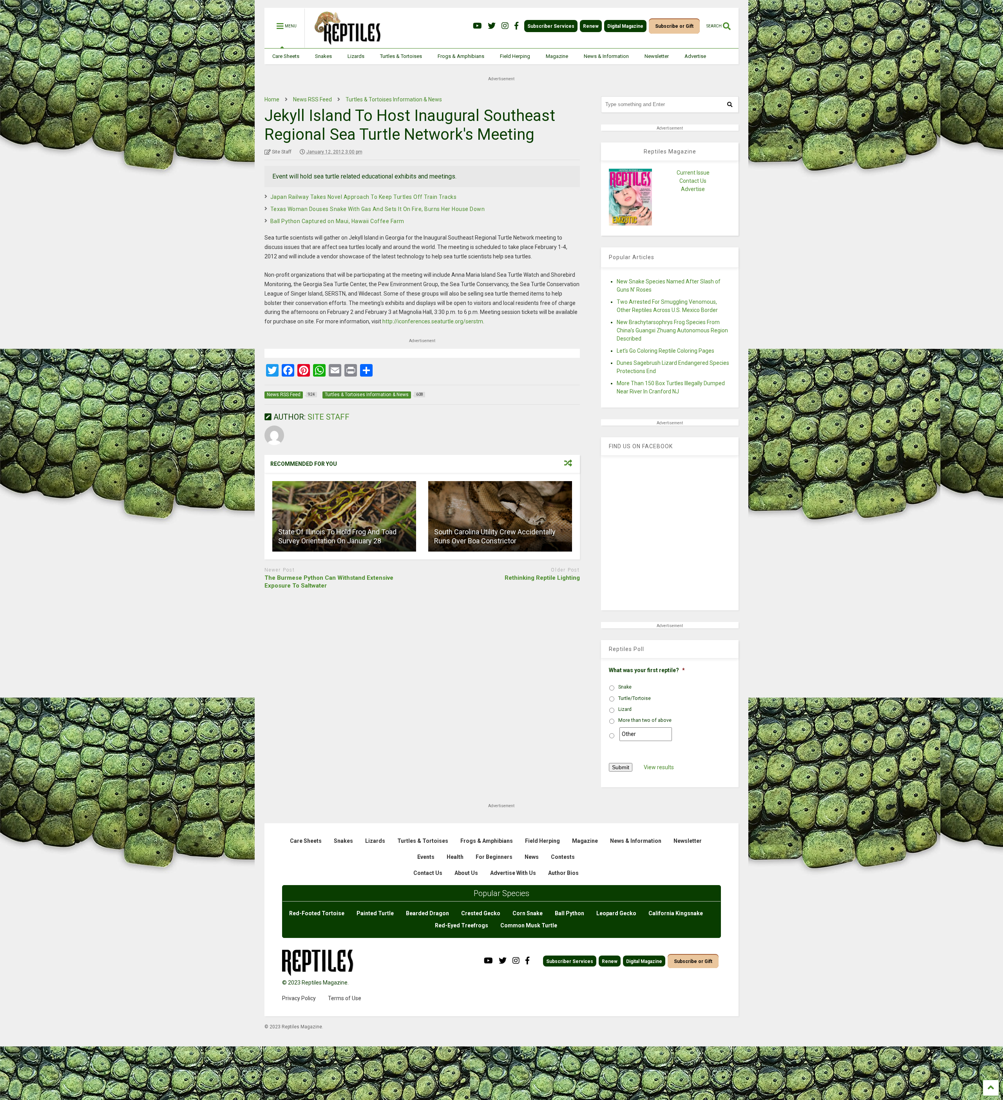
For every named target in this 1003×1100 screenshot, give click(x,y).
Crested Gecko (480, 913)
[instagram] (505, 26)
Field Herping (515, 56)
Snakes (323, 56)
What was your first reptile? (647, 670)
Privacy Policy (299, 998)
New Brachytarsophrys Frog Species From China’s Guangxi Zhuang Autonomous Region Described (672, 330)
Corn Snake (527, 913)
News (532, 857)
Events (426, 857)
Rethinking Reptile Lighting (542, 577)
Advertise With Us (513, 873)
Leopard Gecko (616, 913)
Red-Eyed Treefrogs (461, 925)
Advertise (695, 56)
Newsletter (657, 56)
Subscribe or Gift (674, 26)
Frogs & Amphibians (461, 56)
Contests (563, 857)
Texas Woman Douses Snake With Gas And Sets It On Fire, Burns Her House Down (377, 209)
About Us (466, 873)
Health (455, 857)
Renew (591, 26)
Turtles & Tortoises (401, 56)
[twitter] (492, 26)
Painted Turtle (375, 913)
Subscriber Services (550, 26)
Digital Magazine (625, 26)
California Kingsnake (675, 913)
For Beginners (494, 857)
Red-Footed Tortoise (316, 913)
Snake (625, 687)
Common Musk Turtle (528, 925)
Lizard (625, 709)
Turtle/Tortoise (634, 698)
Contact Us (692, 181)
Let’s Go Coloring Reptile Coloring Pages (665, 351)
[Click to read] (344, 516)
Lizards (356, 56)
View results (659, 767)
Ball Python (569, 913)
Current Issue (693, 173)
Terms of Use (344, 998)
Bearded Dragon (427, 913)
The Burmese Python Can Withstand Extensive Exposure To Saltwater (328, 581)
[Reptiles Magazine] (344, 44)
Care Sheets (285, 56)
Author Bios (563, 873)
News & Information (606, 56)
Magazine (557, 56)
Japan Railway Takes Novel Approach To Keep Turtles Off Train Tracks (363, 197)
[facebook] (516, 26)
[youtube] (477, 26)
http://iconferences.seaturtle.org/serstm (432, 321)
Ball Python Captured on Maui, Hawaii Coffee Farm (337, 221)
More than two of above (645, 720)
